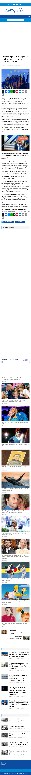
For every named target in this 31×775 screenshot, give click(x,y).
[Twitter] (11, 4)
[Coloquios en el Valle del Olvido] (5, 735)
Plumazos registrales (16, 719)
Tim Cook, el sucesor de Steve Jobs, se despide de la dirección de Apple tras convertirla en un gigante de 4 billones (19, 690)
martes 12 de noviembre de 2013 (11, 65)
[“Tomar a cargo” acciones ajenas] (5, 752)
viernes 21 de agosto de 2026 (17, 754)
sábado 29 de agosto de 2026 (17, 658)
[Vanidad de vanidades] (5, 728)
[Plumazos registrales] (5, 720)
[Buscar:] (15, 19)
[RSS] (23, 4)
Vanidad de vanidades (16, 726)
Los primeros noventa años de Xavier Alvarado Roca (18, 743)
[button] (29, 16)
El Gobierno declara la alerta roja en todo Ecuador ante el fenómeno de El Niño (19, 654)
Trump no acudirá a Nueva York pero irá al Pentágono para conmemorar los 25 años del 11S (18, 665)
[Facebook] (8, 4)
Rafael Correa (9, 221)
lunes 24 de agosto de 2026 (17, 746)
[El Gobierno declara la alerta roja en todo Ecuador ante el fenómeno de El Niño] (5, 654)
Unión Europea (19, 221)
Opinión (5, 715)
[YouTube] (17, 4)
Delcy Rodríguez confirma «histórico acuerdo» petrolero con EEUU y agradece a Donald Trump (18, 677)
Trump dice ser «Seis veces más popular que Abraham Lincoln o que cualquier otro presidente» (19, 703)
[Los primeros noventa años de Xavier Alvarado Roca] (5, 744)
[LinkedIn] (14, 4)
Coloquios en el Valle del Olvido (17, 734)
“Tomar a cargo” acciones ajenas (18, 752)
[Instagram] (20, 4)
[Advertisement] (15, 37)
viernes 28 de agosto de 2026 (17, 720)
